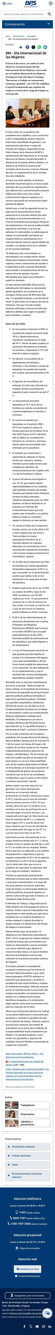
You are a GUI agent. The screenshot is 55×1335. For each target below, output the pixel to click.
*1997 (22, 1212)
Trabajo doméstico (21, 1155)
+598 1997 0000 (21, 1223)
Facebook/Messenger (29, 1276)
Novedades (31, 36)
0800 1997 (19, 1218)
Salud (15, 1164)
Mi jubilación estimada (23, 1146)
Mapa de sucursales (30, 1248)
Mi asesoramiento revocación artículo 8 (27, 1175)
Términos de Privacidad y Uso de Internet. (28, 1313)
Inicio (8, 36)
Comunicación (18, 36)
